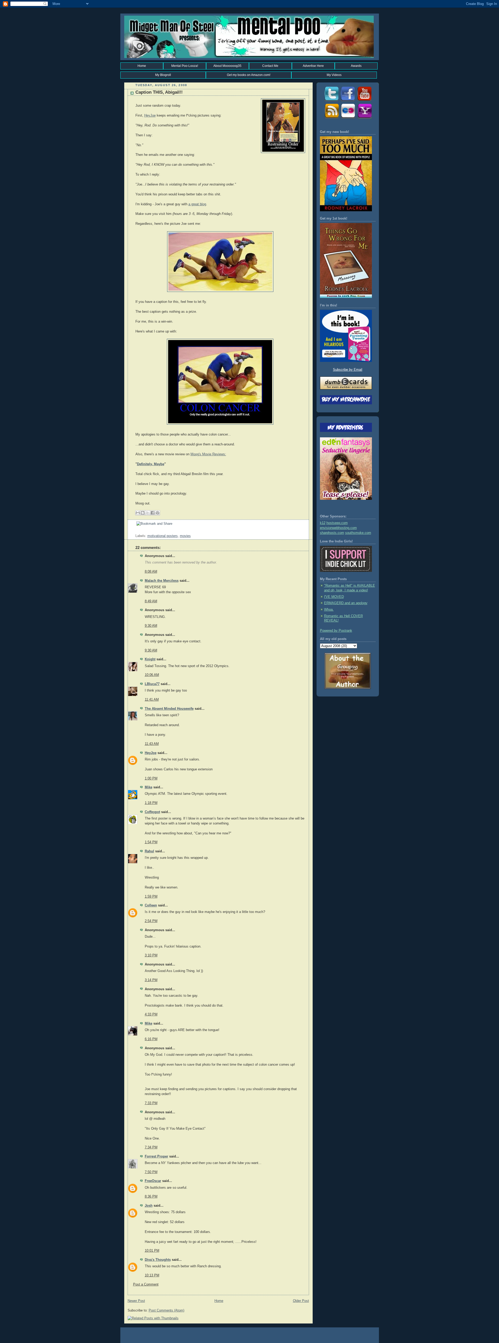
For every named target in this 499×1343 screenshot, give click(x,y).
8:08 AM (151, 571)
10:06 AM (152, 675)
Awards (356, 66)
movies (185, 536)
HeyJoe (150, 115)
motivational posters (162, 536)
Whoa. (329, 609)
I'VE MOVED (334, 597)
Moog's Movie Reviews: (208, 454)
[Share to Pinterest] (157, 512)
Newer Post (136, 1301)
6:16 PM (151, 1039)
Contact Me (270, 66)
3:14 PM (151, 980)
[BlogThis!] (142, 512)
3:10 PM (151, 955)
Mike (148, 787)
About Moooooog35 (227, 66)
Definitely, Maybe (150, 464)
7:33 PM (151, 1103)
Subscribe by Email (347, 370)
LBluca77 (152, 684)
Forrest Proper (156, 1156)
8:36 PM (151, 1196)
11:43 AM (152, 744)
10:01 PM (152, 1250)
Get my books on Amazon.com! (248, 75)
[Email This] (137, 512)
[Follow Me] (331, 101)
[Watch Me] (364, 101)
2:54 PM (151, 921)
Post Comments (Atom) (166, 1310)
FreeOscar (153, 1181)
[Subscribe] (331, 118)
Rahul (149, 851)
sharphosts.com (332, 533)
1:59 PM (151, 896)
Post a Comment (146, 1284)
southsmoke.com (358, 533)
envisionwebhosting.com (338, 528)
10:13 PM (152, 1275)
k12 (322, 523)
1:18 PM (151, 803)
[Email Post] (135, 531)
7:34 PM (151, 1147)
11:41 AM (152, 699)
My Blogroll (163, 75)
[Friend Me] (348, 101)
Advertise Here (313, 66)
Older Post (301, 1301)
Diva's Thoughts (158, 1260)
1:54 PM (151, 842)
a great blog (197, 204)
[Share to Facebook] (152, 512)
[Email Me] (364, 118)
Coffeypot (152, 812)
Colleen (151, 905)
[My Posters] (348, 118)
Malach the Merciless (162, 581)
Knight (150, 659)
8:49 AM (151, 601)
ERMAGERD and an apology (345, 603)
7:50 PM (151, 1172)
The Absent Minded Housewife (169, 709)
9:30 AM (151, 626)
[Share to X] (147, 512)
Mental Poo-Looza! (184, 66)
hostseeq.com (337, 523)
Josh (149, 1205)
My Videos (334, 75)
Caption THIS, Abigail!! (159, 92)
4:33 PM (151, 1014)
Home (141, 66)
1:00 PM (151, 778)
